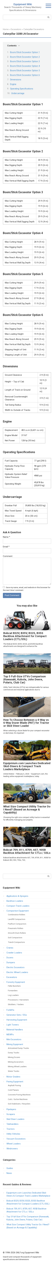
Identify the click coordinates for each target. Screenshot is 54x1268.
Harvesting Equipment (16, 1020)
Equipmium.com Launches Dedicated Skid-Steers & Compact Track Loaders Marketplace (26, 766)
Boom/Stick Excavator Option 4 (25, 66)
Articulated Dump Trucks (18, 1048)
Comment (7, 556)
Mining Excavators (15, 1062)
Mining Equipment (14, 1044)
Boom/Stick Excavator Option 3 (25, 61)
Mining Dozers (14, 1057)
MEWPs (10, 1034)
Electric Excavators (15, 967)
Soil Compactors (15, 937)
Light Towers (12, 1024)
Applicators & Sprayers (17, 896)
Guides (9, 1168)
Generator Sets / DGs (16, 1015)
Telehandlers (12, 1124)
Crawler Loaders (14, 952)
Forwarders (12, 990)
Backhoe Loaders (14, 901)
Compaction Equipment (17, 910)
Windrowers (12, 1148)
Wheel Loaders (13, 1143)
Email (6, 546)
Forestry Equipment (15, 982)
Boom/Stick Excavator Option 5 (25, 70)
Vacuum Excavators (15, 1138)
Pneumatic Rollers (15, 928)
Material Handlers (14, 1029)
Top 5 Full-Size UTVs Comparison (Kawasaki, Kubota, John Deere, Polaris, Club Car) (24, 679)
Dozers (9, 957)
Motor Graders (13, 1076)
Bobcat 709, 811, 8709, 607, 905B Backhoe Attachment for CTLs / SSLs (26, 851)
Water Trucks (13, 1071)
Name (6, 537)
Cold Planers (13, 1090)
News (9, 1173)
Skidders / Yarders (16, 1004)
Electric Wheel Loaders (17, 972)
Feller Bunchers (14, 986)
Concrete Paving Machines (19, 1094)
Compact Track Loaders (17, 906)
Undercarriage (17, 93)
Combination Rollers (16, 914)
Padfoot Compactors (17, 924)
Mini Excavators (13, 1039)
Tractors (10, 1129)
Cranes (9, 947)
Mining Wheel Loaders (17, 1066)
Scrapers (10, 1114)
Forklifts (10, 1010)
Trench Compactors (16, 942)
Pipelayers (11, 1109)
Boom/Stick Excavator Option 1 (25, 52)
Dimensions (15, 79)
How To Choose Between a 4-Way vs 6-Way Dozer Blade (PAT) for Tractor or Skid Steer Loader (26, 723)
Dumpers (10, 962)
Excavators (11, 977)
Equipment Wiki (23, 4)
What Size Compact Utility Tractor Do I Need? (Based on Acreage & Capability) (26, 809)
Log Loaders (13, 995)
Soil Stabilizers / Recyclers (19, 1104)
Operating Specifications (21, 88)
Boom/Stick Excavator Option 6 (25, 75)
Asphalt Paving (14, 1085)
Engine (13, 84)
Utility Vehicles (13, 1134)
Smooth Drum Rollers (17, 933)
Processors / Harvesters (18, 1000)
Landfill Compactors (16, 919)
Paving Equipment (14, 1081)
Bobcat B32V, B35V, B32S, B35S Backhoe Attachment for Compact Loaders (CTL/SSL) (25, 636)
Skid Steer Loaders (15, 1119)
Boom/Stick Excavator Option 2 (25, 57)
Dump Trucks (13, 1052)
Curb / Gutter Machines (18, 1099)
